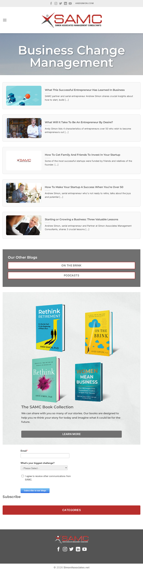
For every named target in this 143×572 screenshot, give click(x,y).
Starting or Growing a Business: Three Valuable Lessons (81, 219)
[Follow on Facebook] (51, 3)
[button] (5, 20)
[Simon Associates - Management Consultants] (71, 20)
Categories (71, 510)
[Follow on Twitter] (60, 3)
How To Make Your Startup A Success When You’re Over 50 (84, 187)
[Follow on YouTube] (70, 3)
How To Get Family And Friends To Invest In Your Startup (82, 154)
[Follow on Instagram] (55, 3)
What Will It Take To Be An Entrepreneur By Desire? (79, 122)
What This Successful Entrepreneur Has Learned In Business (85, 90)
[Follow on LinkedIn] (65, 3)
